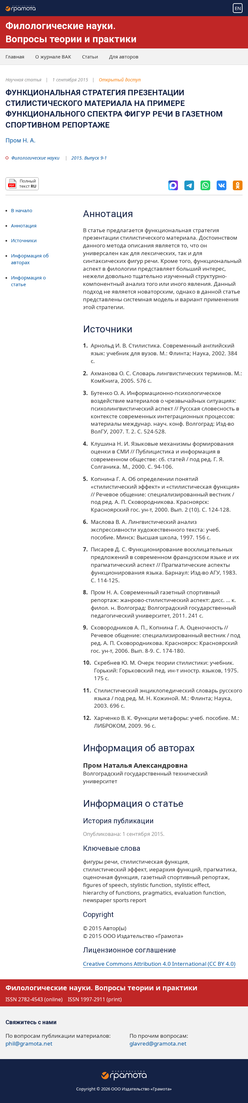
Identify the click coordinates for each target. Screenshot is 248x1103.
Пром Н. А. (20, 140)
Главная (14, 56)
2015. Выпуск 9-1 (89, 158)
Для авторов (124, 56)
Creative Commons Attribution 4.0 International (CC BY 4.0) (159, 963)
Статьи (90, 56)
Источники (24, 240)
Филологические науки (35, 158)
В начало (21, 210)
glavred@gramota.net (157, 1043)
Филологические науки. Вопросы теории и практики (101, 987)
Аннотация (23, 225)
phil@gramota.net (28, 1043)
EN (238, 8)
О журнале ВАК (53, 56)
